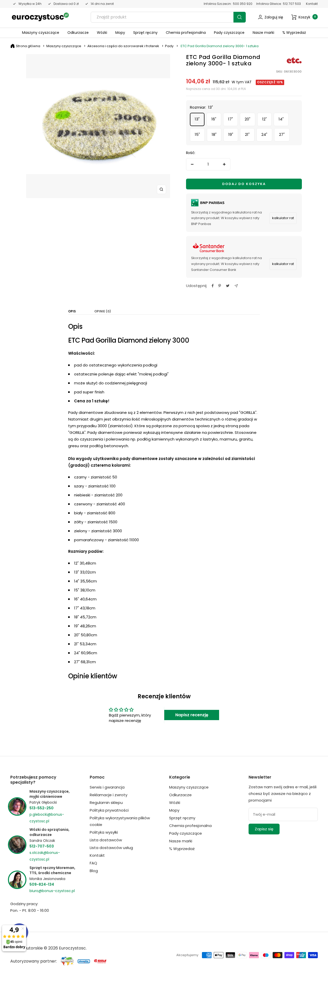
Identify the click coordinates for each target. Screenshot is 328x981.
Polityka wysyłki (104, 832)
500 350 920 (242, 4)
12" (264, 119)
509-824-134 (41, 884)
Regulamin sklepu (106, 802)
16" (213, 119)
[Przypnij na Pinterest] (219, 286)
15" (197, 134)
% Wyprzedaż (294, 32)
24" (264, 134)
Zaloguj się (273, 17)
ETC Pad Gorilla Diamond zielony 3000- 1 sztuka (220, 46)
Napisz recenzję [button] (191, 715)
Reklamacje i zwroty (108, 795)
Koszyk (307, 17)
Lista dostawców (106, 840)
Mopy (120, 32)
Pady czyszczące (229, 32)
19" (230, 134)
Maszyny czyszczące (40, 32)
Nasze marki (263, 32)
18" (214, 134)
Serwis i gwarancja (107, 787)
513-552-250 (41, 808)
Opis (72, 311)
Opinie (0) (102, 311)
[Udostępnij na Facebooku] (213, 286)
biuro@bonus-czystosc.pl (52, 890)
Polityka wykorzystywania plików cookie (120, 821)
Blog (94, 870)
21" (247, 134)
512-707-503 (41, 846)
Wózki (102, 32)
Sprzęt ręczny (145, 32)
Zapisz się (264, 829)
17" (230, 119)
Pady (169, 46)
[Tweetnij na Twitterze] (227, 286)
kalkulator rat (283, 218)
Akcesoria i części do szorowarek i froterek (123, 46)
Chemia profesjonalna (186, 32)
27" (282, 134)
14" (281, 119)
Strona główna (28, 46)
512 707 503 (292, 4)
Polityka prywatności (109, 810)
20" (247, 119)
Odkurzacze (78, 32)
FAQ (93, 863)
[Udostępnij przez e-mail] (236, 286)
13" (197, 119)
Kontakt (312, 4)
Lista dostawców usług (111, 847)
